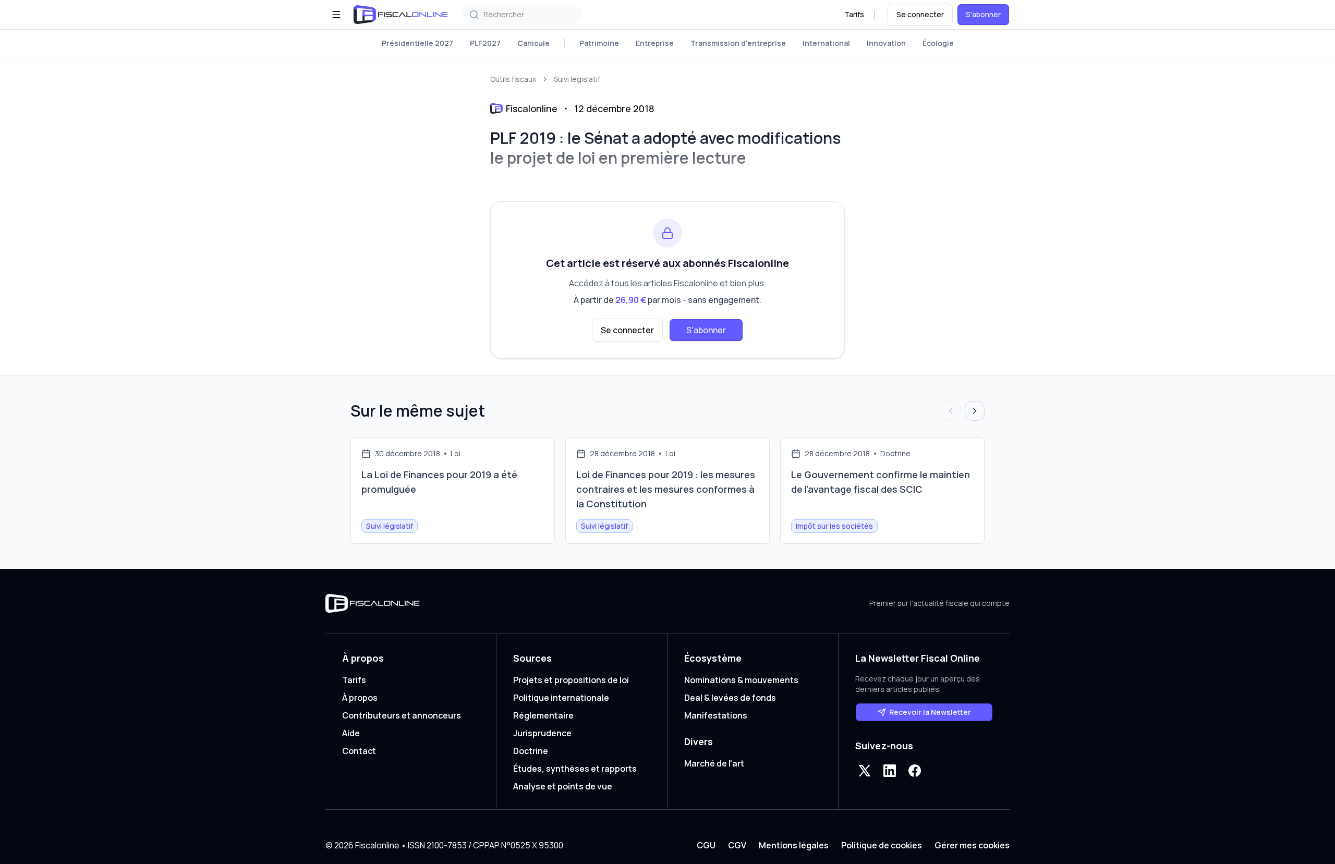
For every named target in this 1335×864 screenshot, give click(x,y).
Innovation (886, 43)
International (826, 43)
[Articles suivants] (975, 411)
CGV (737, 845)
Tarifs (854, 14)
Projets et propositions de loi (571, 680)
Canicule (533, 43)
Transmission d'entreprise (738, 43)
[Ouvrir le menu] (336, 14)
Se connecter (920, 14)
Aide (351, 733)
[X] (864, 770)
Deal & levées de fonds (730, 697)
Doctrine (530, 751)
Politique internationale (561, 697)
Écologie (938, 43)
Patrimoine (599, 43)
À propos (360, 697)
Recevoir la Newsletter (930, 712)
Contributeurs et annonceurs (401, 715)
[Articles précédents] (951, 411)
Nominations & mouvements (741, 680)
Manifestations (715, 715)
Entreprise (655, 43)
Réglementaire (543, 715)
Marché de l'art (714, 763)
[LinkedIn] (889, 770)
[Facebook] (914, 770)
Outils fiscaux (513, 79)
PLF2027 (485, 43)
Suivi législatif (577, 79)
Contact (359, 751)
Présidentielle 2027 (417, 43)
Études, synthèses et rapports (575, 768)
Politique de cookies (881, 845)
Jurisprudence (542, 733)
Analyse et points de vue (562, 786)
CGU (706, 845)
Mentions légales (794, 845)
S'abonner (983, 14)
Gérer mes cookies (972, 845)
